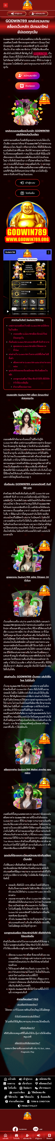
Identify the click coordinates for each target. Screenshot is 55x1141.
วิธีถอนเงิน (29, 1097)
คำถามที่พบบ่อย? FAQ (22, 387)
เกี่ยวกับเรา (27, 1083)
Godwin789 (40, 53)
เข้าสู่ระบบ (18, 13)
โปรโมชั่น (12, 1088)
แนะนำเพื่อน (19, 1092)
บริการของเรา (45, 1088)
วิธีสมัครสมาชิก (38, 1092)
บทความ (11, 1083)
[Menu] (5, 5)
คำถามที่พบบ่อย (16, 1101)
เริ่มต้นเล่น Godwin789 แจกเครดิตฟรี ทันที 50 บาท (29, 342)
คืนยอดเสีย (45, 1097)
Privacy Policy (29, 1106)
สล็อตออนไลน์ (45, 1083)
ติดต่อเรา (27, 1088)
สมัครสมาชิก (40, 13)
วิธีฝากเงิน (12, 1097)
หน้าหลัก (12, 1079)
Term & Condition (40, 1101)
